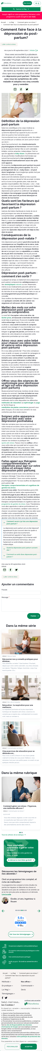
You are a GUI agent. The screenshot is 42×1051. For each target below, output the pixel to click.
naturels (13, 284)
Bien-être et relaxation (14, 702)
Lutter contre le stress (9, 44)
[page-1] (22, 832)
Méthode (5, 982)
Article (32, 50)
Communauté (26, 986)
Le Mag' (11, 22)
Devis (23, 990)
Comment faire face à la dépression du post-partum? (21, 24)
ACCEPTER (28, 1046)
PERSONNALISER (12, 1046)
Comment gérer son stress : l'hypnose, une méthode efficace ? (20, 807)
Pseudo (4, 590)
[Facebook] (2, 998)
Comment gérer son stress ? (26, 22)
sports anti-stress (8, 443)
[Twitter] (6, 998)
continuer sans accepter (33, 1000)
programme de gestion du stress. (14, 504)
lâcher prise (6, 318)
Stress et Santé (12, 656)
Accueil (3, 22)
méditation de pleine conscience (15, 407)
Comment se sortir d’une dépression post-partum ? (22, 556)
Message (5, 597)
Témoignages (7, 994)
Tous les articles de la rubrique (13, 835)
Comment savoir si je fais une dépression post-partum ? (22, 523)
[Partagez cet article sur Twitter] (27, 89)
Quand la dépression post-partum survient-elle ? (22, 549)
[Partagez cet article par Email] (15, 89)
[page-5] (25, 910)
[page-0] (20, 832)
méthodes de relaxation (11, 403)
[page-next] (39, 911)
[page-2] (20, 910)
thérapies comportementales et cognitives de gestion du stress (20, 486)
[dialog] (21, 1025)
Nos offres (25, 982)
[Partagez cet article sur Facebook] (21, 89)
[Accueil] (7, 3)
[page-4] (24, 910)
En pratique (6, 986)
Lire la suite (6, 894)
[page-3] (22, 910)
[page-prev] (3, 911)
